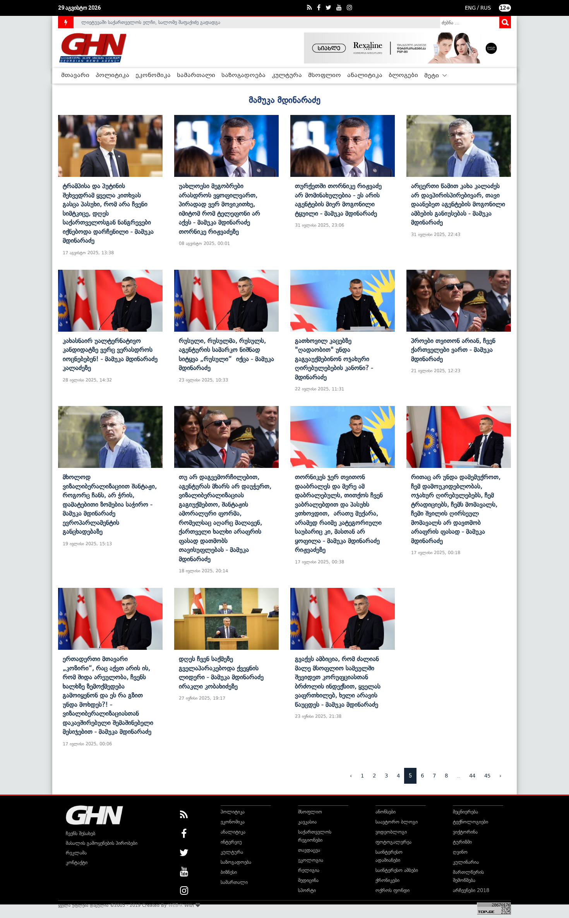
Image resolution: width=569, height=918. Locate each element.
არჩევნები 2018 (471, 890)
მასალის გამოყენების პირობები (101, 843)
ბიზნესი (229, 872)
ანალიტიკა (364, 75)
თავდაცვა (309, 850)
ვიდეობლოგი (391, 832)
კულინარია (466, 862)
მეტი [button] (432, 76)
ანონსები (385, 812)
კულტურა (287, 75)
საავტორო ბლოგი (396, 822)
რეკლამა (76, 853)
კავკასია (307, 822)
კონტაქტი (76, 862)
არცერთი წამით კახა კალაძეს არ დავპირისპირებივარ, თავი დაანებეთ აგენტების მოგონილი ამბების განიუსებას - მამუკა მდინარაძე (458, 204)
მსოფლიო (324, 75)
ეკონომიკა (153, 75)
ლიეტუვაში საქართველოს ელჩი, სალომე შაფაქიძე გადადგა (150, 22)
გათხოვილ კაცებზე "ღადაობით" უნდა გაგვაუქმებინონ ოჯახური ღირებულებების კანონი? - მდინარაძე (334, 359)
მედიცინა (308, 880)
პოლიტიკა (112, 75)
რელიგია (308, 870)
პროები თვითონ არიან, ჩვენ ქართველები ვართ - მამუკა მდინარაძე (453, 350)
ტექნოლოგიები (470, 822)
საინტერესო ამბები (396, 870)
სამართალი (196, 75)
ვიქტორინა (465, 832)
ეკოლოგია (310, 860)
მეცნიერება (465, 812)
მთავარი (75, 75)
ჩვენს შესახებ (80, 833)
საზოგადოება (243, 75)
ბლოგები (403, 75)
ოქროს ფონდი (392, 890)
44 (472, 776)
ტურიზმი (462, 842)
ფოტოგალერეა (393, 842)
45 (487, 776)
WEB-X (175, 905)
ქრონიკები (387, 880)
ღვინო (460, 852)
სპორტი (307, 890)
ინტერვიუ (231, 842)
